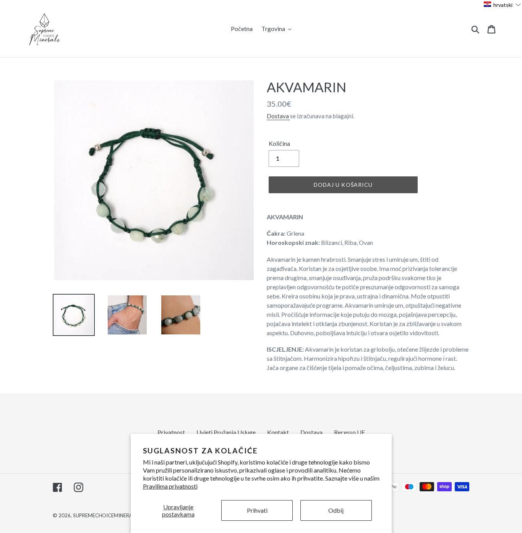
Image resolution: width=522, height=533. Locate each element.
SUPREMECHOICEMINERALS (105, 515)
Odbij (336, 510)
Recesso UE (349, 432)
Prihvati (257, 510)
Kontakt (278, 432)
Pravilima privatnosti (170, 486)
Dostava (278, 115)
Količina (279, 143)
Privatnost (171, 432)
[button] (502, 4)
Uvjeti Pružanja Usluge (226, 432)
